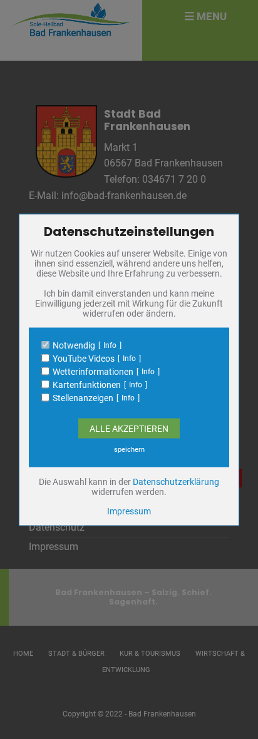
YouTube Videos (84, 358)
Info (109, 344)
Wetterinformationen (93, 371)
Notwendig (74, 345)
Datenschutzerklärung (176, 481)
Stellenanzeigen (83, 397)
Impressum (129, 511)
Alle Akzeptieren (129, 428)
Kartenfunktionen (87, 384)
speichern (129, 449)
